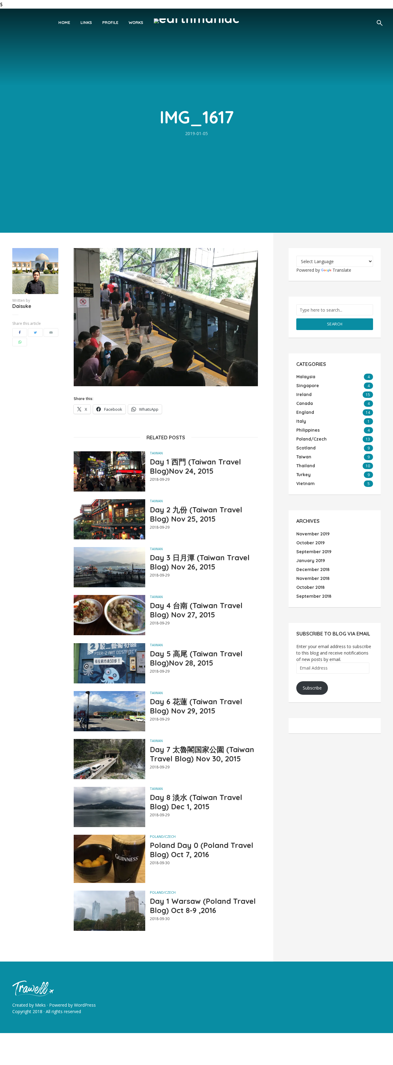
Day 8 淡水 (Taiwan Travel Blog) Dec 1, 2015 (196, 802)
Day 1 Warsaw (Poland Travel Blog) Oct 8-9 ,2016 (203, 905)
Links (86, 22)
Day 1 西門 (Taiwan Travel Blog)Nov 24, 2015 (195, 466)
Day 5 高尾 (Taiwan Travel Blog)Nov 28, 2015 (196, 658)
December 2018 (312, 569)
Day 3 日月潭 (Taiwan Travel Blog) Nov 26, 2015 (200, 562)
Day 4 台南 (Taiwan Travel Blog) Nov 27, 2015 (196, 610)
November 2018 (312, 578)
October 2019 (310, 543)
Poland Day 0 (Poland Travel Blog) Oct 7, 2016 (201, 850)
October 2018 (310, 587)
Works (136, 22)
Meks (40, 1005)
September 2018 (313, 596)
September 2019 (313, 551)
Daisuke (21, 306)
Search (335, 324)
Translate (342, 270)
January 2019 (310, 560)
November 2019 (312, 534)
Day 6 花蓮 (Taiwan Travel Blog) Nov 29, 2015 (196, 706)
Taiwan (156, 453)
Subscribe (312, 688)
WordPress (85, 1005)
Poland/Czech (163, 836)
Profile (110, 22)
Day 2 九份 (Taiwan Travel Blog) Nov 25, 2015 (196, 514)
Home (64, 22)
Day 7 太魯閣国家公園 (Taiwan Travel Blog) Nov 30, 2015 (202, 754)
